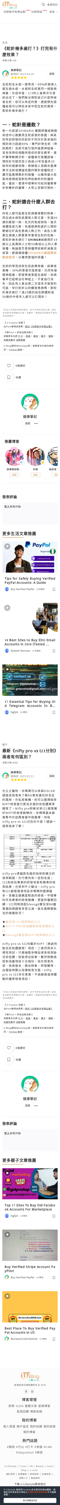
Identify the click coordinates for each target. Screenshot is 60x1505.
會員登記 (52, 4)
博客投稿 (36, 1411)
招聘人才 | (25, 1477)
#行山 (20, 1447)
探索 (11, 1406)
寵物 (50, 336)
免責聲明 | (24, 1474)
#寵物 (11, 1447)
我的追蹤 (49, 1426)
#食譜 (38, 1447)
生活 (5, 42)
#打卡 (29, 1447)
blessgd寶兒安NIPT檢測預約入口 (30, 935)
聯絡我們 (36, 1477)
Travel (25, 1466)
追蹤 (51, 73)
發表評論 (12, 506)
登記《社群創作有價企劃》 (39, 326)
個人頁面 (9, 1426)
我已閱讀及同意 (30, 1500)
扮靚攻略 (8, 339)
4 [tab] (36, 23)
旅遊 (28, 336)
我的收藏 (36, 1426)
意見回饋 (23, 1411)
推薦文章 (31, 1406)
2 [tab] (27, 23)
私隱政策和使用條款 (37, 1492)
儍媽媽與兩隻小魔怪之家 (14, 469)
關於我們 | (12, 1474)
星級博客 (44, 1406)
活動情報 (20, 339)
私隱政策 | (48, 1474)
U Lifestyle (12, 1466)
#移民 (39, 1452)
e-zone (34, 1470)
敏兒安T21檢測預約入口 (23, 922)
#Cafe (48, 1447)
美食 (35, 336)
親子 (43, 336)
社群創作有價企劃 (14, 11)
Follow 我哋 (15, 349)
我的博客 (29, 1432)
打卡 (20, 336)
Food (51, 1466)
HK (33, 1466)
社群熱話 (36, 11)
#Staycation (25, 1452)
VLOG (20, 1406)
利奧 (35, 469)
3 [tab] (32, 23)
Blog (25, 1470)
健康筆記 (16, 70)
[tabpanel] (30, 19)
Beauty (41, 1466)
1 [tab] (23, 23)
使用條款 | (36, 1474)
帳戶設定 (23, 1426)
